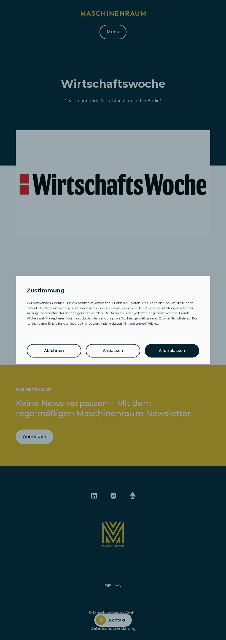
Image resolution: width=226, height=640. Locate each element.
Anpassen (113, 350)
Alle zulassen (172, 350)
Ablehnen (54, 350)
